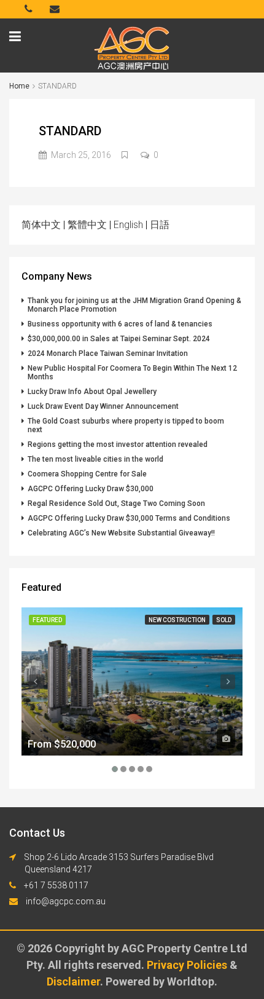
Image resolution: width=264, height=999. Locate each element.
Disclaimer (73, 981)
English (128, 225)
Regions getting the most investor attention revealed (118, 444)
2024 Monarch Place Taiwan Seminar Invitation (108, 353)
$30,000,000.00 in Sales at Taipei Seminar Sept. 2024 (119, 338)
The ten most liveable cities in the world (95, 459)
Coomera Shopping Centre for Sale (87, 474)
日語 (159, 225)
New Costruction (177, 620)
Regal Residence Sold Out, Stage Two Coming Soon (116, 503)
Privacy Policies (188, 964)
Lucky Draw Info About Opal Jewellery (92, 391)
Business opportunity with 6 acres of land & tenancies (120, 324)
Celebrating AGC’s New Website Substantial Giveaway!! (121, 533)
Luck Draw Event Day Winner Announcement (103, 406)
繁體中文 (87, 225)
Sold (223, 620)
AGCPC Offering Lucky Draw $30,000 (90, 488)
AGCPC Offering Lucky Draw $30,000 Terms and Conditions (129, 518)
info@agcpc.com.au (66, 901)
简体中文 (41, 225)
